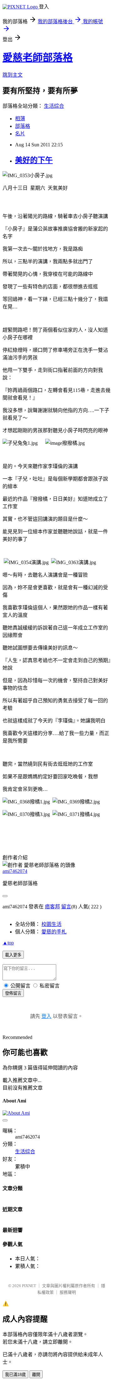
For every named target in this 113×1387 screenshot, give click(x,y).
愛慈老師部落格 (38, 57)
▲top (8, 942)
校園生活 (51, 924)
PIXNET (29, 1285)
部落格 (22, 126)
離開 (36, 1374)
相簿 (20, 118)
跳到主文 (13, 75)
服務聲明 (68, 1292)
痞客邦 (52, 906)
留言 (66, 906)
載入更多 (13, 955)
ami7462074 (15, 871)
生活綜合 (54, 106)
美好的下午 (34, 160)
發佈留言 (13, 993)
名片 (20, 133)
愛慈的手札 (54, 931)
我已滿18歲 (15, 1374)
